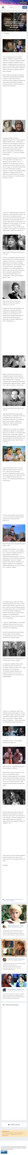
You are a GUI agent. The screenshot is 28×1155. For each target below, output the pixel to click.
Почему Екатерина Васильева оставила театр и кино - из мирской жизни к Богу (16, 959)
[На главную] (8, 2)
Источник (5, 865)
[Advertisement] (14, 105)
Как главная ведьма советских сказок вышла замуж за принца (13, 900)
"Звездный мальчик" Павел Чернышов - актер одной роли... (16, 926)
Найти (24, 7)
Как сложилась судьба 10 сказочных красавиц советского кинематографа (16, 989)
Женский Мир (4, 1146)
